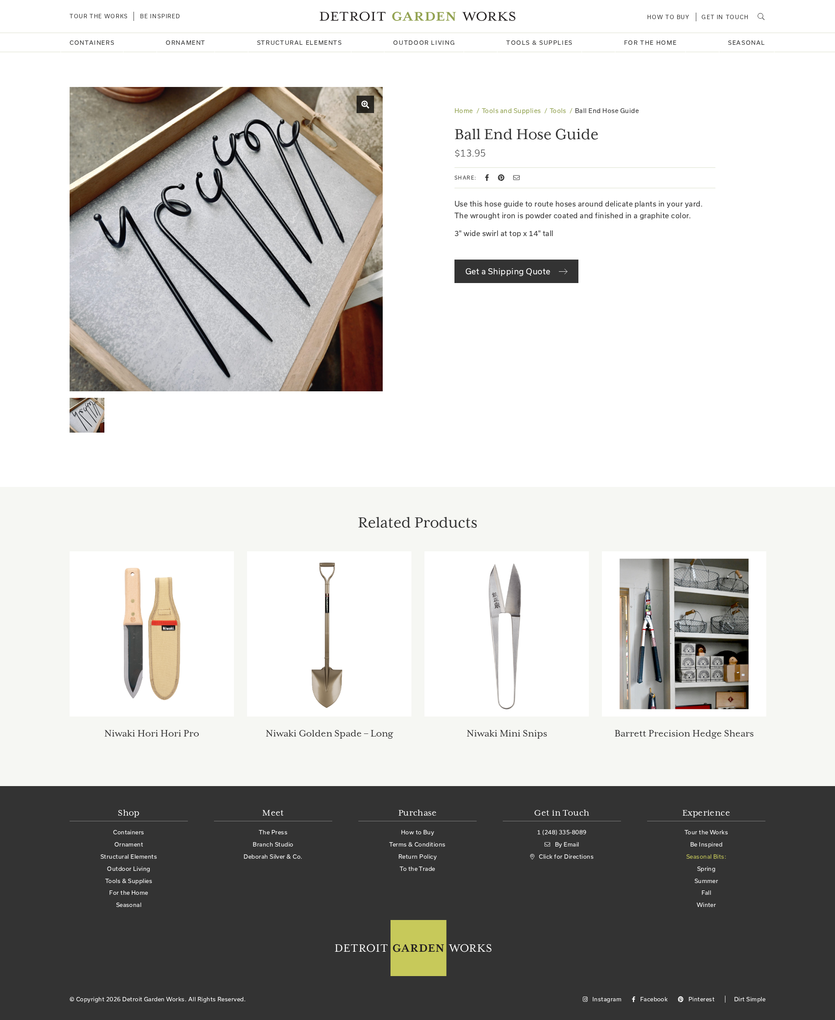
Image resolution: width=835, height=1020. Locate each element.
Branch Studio (273, 844)
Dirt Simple (749, 999)
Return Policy (417, 856)
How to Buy (668, 17)
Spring (706, 868)
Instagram (606, 999)
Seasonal (746, 42)
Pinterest (701, 999)
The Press (273, 832)
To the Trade (417, 868)
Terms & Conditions (417, 844)
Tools (558, 110)
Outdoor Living (424, 42)
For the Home (650, 42)
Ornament (186, 42)
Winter (706, 904)
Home (463, 110)
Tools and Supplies (511, 110)
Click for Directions (566, 856)
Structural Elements (299, 42)
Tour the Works (99, 16)
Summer (706, 880)
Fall (706, 892)
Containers (92, 42)
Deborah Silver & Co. (273, 856)
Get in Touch (725, 17)
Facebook (653, 999)
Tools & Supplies (539, 42)
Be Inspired (160, 16)
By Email (567, 844)
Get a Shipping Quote (508, 271)
